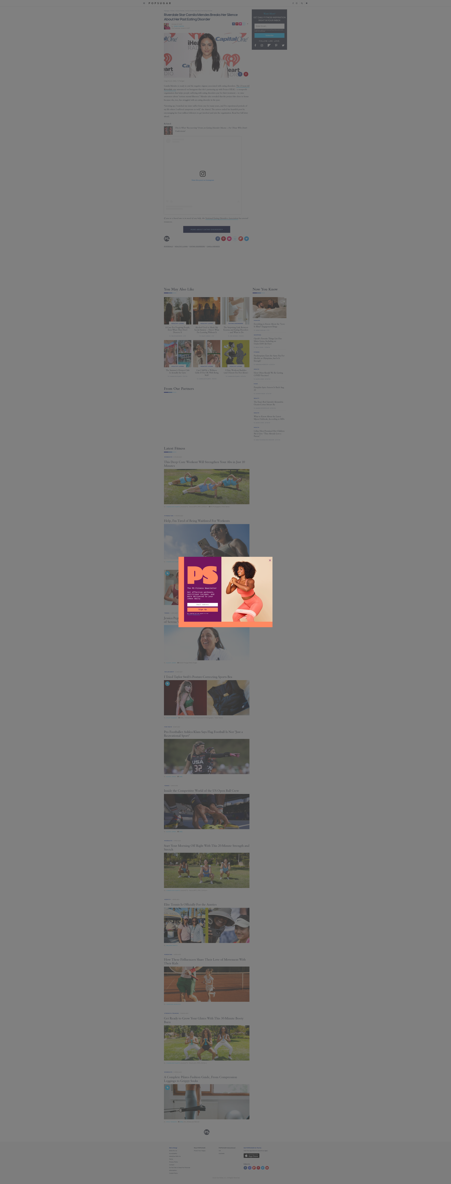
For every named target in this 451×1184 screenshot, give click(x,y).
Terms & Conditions (193, 614)
